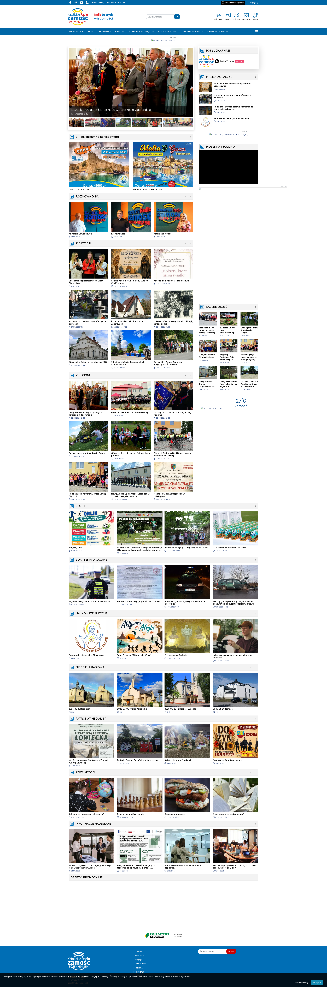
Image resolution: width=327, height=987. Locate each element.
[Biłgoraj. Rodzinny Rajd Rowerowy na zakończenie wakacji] (154, 122)
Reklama (139, 968)
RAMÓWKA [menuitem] (104, 31)
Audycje (138, 959)
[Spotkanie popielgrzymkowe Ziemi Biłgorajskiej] (139, 122)
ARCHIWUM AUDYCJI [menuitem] (193, 31)
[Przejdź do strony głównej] (90, 16)
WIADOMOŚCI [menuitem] (76, 31)
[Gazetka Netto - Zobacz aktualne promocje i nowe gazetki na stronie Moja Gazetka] (163, 935)
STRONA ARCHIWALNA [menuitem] (217, 31)
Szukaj (231, 951)
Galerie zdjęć (140, 963)
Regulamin (139, 972)
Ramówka (139, 955)
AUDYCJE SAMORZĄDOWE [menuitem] (142, 31)
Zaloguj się (253, 2)
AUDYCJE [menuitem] (119, 31)
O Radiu (138, 951)
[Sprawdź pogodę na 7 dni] (211, 408)
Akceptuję (317, 982)
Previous (71, 82)
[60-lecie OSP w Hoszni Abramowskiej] (76, 122)
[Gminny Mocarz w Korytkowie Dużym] (107, 122)
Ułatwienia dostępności (234, 3)
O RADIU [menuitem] (90, 31)
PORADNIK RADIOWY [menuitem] (168, 31)
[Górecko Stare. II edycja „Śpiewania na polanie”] (123, 122)
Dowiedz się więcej (300, 983)
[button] (256, 31)
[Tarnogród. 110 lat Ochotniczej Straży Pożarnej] (92, 122)
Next (191, 82)
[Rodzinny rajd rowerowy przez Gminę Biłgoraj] (170, 122)
